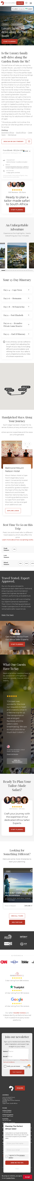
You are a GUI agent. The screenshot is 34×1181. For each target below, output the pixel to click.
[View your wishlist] (26, 3)
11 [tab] (22, 270)
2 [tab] (6, 270)
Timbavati (27, 898)
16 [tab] (32, 270)
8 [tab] (17, 270)
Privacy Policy (24, 1060)
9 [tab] (19, 270)
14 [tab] (28, 270)
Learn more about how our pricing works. (17, 540)
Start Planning (17, 829)
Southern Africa (7, 132)
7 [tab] (15, 270)
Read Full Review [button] (12, 754)
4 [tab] (10, 270)
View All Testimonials (17, 761)
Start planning (9, 41)
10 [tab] (21, 270)
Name (6, 1051)
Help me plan (17, 922)
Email (5, 1056)
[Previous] (25, 443)
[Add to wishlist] (29, 141)
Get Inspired (17, 1072)
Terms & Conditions (8, 1062)
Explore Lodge (13, 510)
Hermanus (12, 135)
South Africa (21, 132)
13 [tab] (26, 270)
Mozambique (11, 900)
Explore (28, 905)
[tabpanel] (17, 255)
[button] (10, 394)
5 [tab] (11, 270)
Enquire (20, 3)
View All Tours (17, 916)
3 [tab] (8, 270)
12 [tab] (24, 270)
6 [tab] (13, 270)
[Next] (29, 443)
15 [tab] (30, 270)
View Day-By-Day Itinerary (13, 141)
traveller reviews (19, 1013)
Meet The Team (8, 615)
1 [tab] (3, 270)
